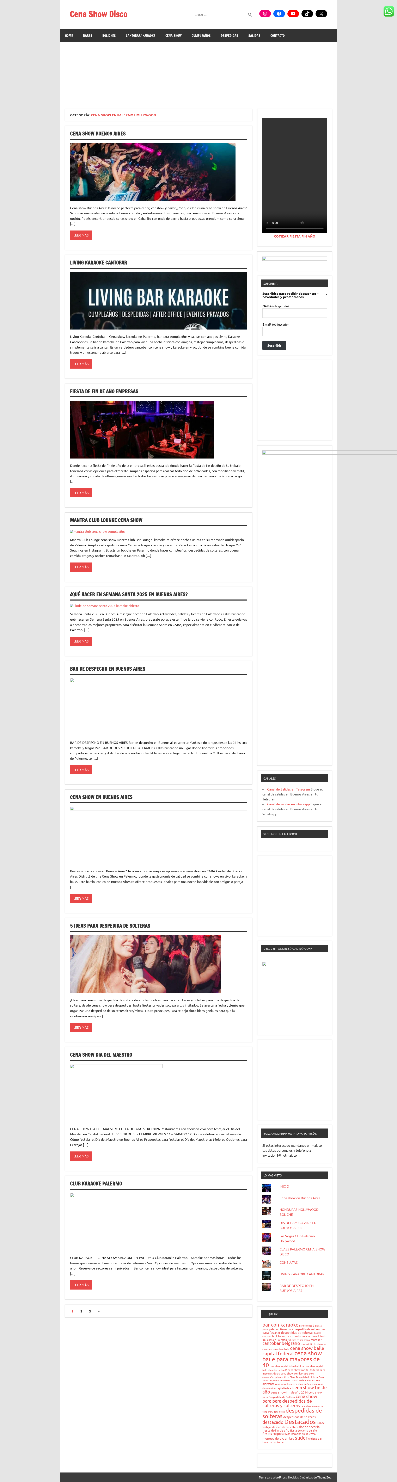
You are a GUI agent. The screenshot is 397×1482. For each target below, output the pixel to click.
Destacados (300, 1421)
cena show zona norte (312, 1406)
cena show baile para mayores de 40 (292, 1359)
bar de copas (305, 1325)
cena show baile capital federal (293, 1350)
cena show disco (283, 1383)
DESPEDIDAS (229, 35)
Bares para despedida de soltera (300, 1329)
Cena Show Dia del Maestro (101, 1054)
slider (301, 1438)
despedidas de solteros (299, 1417)
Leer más (81, 235)
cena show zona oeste (273, 1411)
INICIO (284, 1186)
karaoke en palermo (303, 1433)
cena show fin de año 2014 (289, 1392)
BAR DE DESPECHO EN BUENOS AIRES (107, 668)
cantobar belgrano (281, 1343)
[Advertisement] (198, 73)
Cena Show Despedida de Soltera (301, 1377)
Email (275, 324)
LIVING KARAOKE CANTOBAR (98, 262)
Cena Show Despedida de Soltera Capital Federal (293, 1378)
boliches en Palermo (274, 1339)
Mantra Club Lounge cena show (106, 520)
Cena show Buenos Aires (98, 133)
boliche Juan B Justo (313, 1336)
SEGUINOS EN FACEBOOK (280, 834)
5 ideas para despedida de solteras (110, 925)
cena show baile (281, 1349)
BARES (87, 35)
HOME (69, 35)
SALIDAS (254, 35)
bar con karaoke (280, 1325)
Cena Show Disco (99, 14)
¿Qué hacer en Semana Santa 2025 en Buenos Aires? (129, 594)
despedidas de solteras (292, 1413)
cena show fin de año (294, 1390)
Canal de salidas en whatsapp (288, 804)
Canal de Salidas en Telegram (288, 789)
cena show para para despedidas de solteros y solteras (289, 1401)
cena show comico (292, 1373)
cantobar (316, 1339)
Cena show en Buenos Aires (101, 797)
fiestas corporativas (276, 1433)
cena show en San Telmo (305, 1383)
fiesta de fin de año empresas (104, 391)
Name (275, 306)
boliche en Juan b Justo (286, 1336)
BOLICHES (109, 35)
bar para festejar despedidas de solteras (293, 1330)
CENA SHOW (173, 35)
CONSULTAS (289, 1262)
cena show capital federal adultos (287, 1366)
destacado (272, 1422)
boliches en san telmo (299, 1339)
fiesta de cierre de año (303, 1430)
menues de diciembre (278, 1438)
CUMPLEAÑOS (201, 35)
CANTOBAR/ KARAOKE (140, 35)
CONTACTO (277, 35)
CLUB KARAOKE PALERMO (96, 1183)
